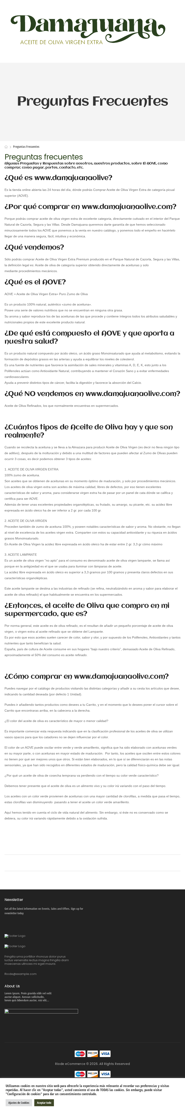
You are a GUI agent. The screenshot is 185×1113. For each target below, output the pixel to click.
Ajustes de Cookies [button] (18, 1103)
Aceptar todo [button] (44, 1103)
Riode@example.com (21, 974)
